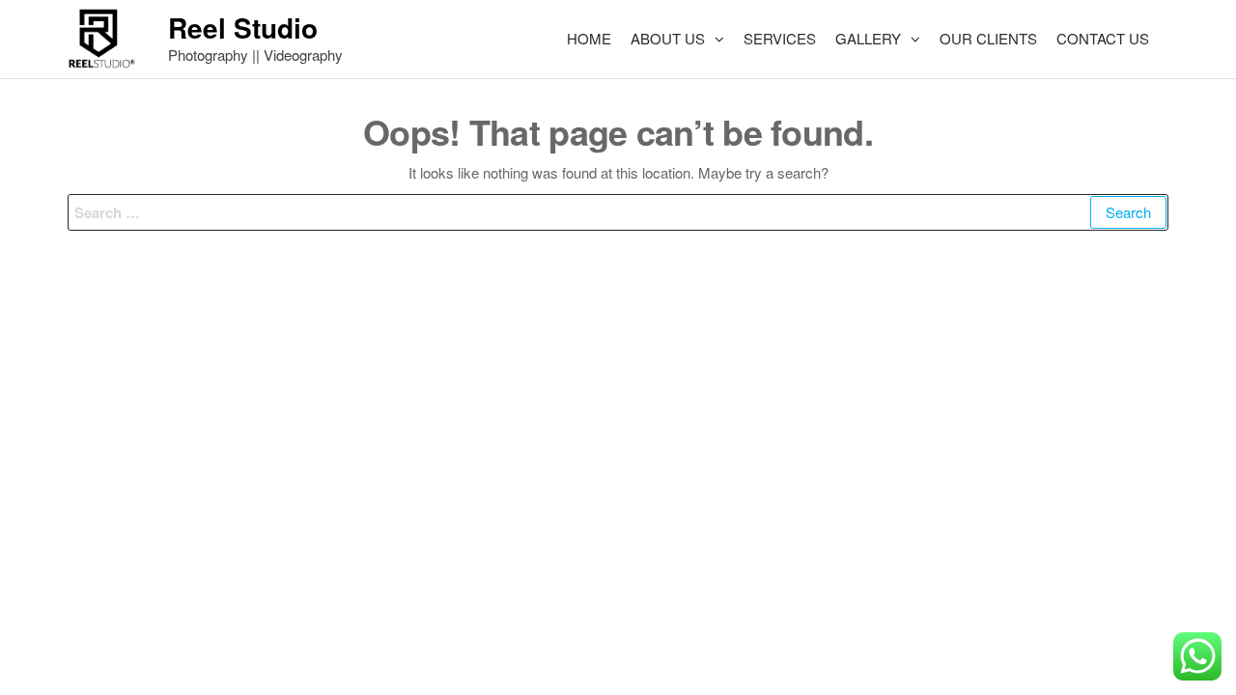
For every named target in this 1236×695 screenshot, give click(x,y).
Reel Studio (243, 27)
